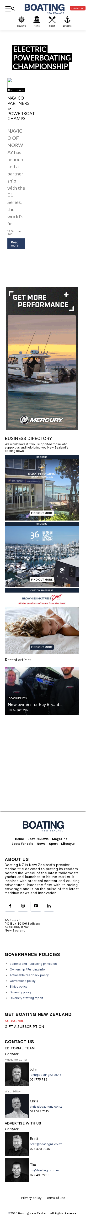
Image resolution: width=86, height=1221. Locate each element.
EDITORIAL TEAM (20, 1048)
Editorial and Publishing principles (33, 963)
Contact (11, 1054)
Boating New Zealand (33, 1213)
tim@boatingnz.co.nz (44, 1170)
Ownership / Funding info (27, 969)
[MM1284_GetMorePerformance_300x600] (42, 428)
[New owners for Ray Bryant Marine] (42, 691)
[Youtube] (36, 906)
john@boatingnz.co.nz (45, 1074)
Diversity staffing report (26, 998)
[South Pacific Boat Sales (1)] (42, 518)
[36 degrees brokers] (42, 585)
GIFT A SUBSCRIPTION (24, 1026)
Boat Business (16, 90)
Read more (15, 243)
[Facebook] (10, 906)
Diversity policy (21, 992)
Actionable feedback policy (29, 975)
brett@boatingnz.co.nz (46, 1144)
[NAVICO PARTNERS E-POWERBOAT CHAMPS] (16, 85)
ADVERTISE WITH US (23, 1123)
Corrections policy (23, 981)
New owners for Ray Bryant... (35, 704)
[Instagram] (23, 906)
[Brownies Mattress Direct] (42, 652)
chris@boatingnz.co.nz (46, 1106)
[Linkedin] (49, 906)
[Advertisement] (43, 766)
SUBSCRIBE (14, 1021)
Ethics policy (18, 986)
